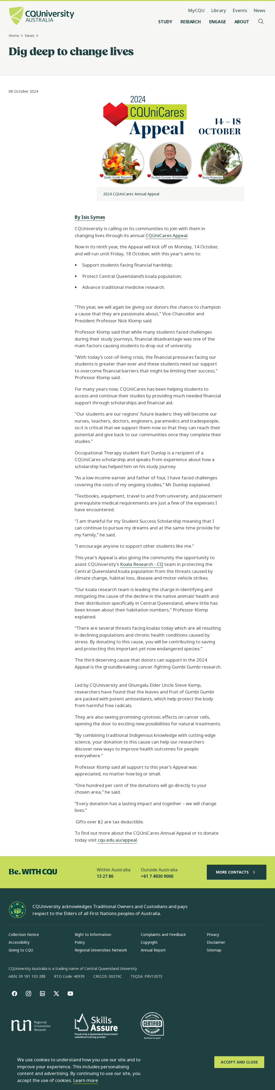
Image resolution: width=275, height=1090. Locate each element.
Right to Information (93, 934)
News (259, 10)
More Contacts (232, 872)
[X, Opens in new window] (56, 993)
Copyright (149, 942)
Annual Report (153, 950)
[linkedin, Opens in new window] (42, 993)
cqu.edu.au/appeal (117, 840)
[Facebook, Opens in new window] (14, 993)
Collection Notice (24, 934)
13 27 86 (105, 876)
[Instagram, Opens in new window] (28, 993)
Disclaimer (216, 942)
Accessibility (19, 942)
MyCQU (196, 10)
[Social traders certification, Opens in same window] (152, 1026)
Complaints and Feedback (163, 934)
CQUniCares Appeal (166, 235)
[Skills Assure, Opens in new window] (96, 1026)
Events (240, 10)
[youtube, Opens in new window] (70, 993)
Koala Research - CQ (141, 564)
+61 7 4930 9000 (157, 876)
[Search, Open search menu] (261, 21)
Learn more (85, 1080)
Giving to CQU (21, 950)
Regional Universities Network (101, 950)
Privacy (213, 934)
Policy (80, 942)
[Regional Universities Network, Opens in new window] (30, 1026)
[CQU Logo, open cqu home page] (42, 16)
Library (218, 10)
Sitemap (214, 950)
